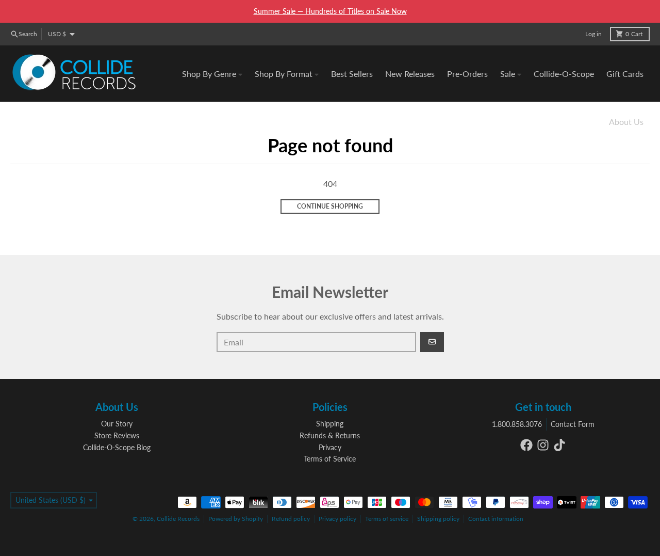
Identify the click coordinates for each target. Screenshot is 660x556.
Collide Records (178, 518)
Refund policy (291, 518)
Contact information (495, 518)
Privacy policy (337, 518)
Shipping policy (438, 518)
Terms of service (386, 518)
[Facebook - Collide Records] (526, 445)
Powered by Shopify (235, 518)
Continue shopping (330, 206)
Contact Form (573, 424)
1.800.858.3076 (517, 424)
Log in (593, 34)
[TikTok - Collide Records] (559, 445)
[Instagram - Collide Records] (543, 445)
